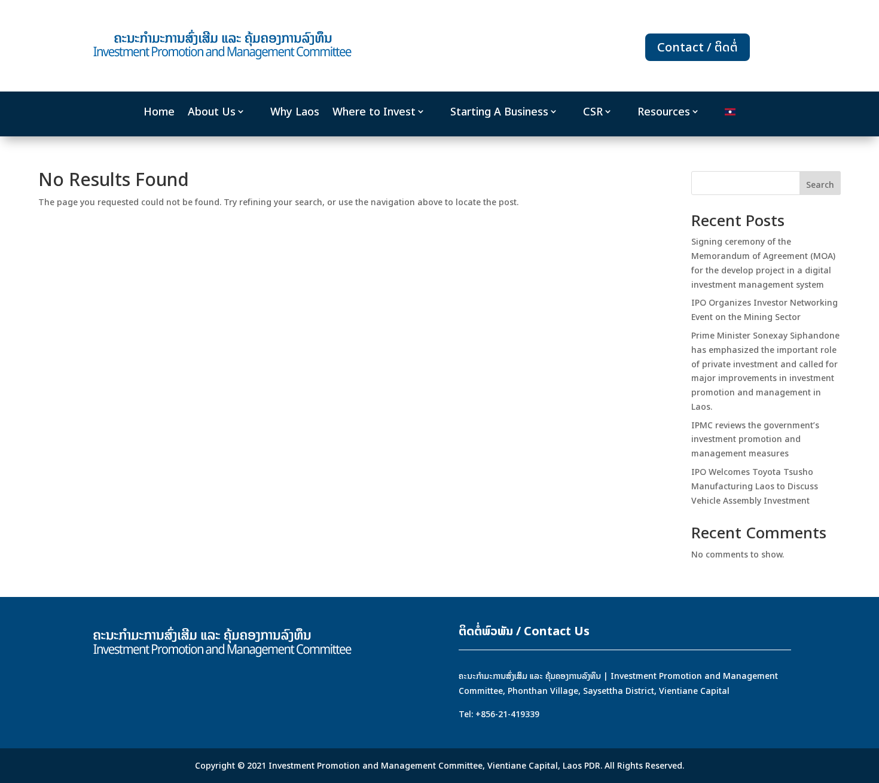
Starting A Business (499, 111)
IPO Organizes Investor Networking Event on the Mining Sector (764, 309)
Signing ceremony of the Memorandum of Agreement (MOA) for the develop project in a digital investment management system (763, 262)
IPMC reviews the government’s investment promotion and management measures (755, 439)
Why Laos (294, 111)
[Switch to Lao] (730, 113)
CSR (593, 111)
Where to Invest (374, 111)
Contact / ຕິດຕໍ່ (697, 47)
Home (159, 111)
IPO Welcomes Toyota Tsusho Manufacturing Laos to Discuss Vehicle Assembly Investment (754, 486)
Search (820, 184)
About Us (212, 111)
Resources (663, 111)
